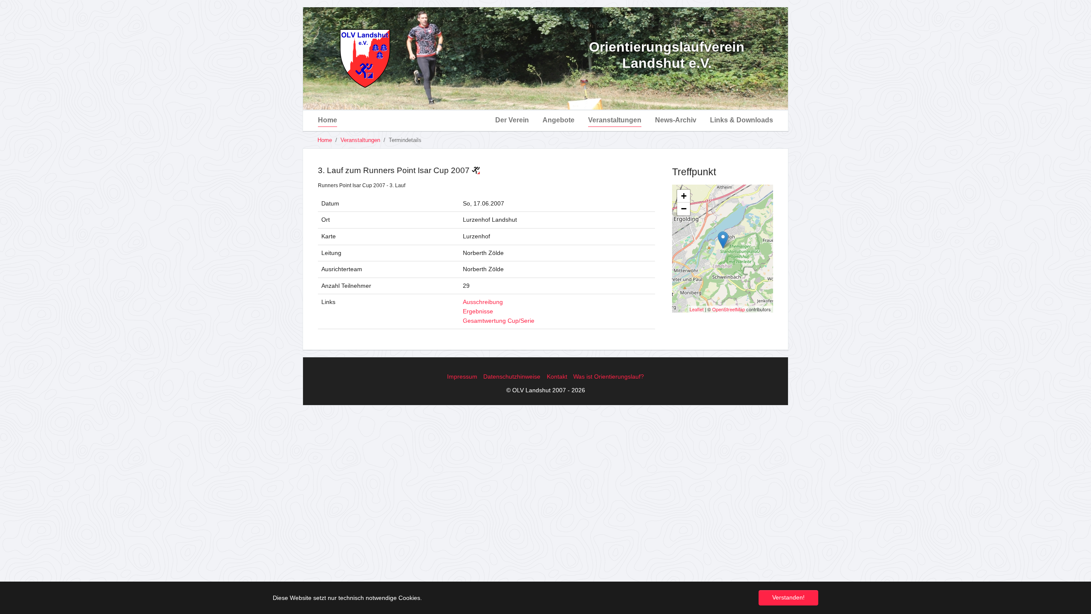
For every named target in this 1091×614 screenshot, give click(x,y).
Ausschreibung (483, 301)
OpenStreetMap (728, 309)
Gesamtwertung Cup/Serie (498, 320)
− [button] (684, 208)
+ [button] (684, 196)
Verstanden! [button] (788, 597)
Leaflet (697, 309)
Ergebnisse (478, 311)
